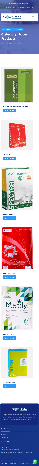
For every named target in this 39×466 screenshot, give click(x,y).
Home (3, 43)
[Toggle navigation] (33, 17)
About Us (4, 434)
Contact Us (4, 437)
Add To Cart (10, 110)
